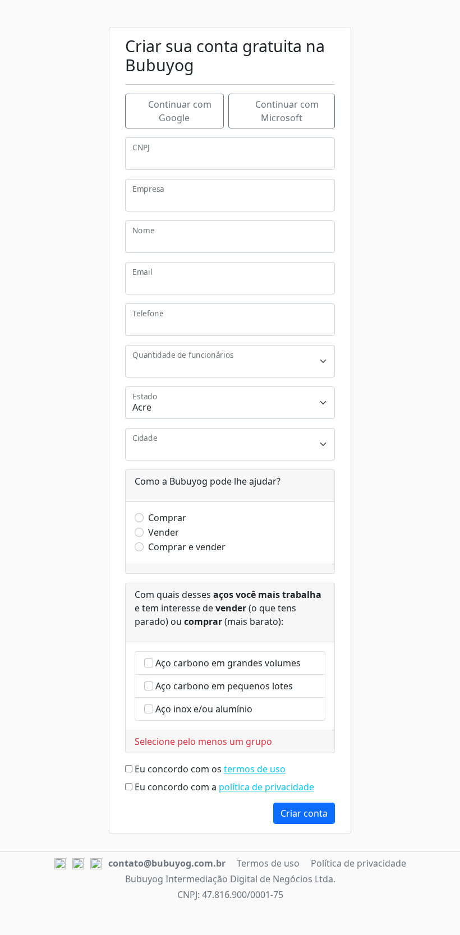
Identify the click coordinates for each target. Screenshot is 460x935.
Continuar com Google (178, 111)
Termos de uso (268, 863)
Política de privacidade (358, 863)
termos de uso (255, 769)
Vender (163, 532)
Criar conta (304, 813)
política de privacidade (266, 787)
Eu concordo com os (210, 769)
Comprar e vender (187, 547)
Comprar (167, 518)
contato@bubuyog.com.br (167, 863)
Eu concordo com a (224, 787)
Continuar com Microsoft (286, 111)
